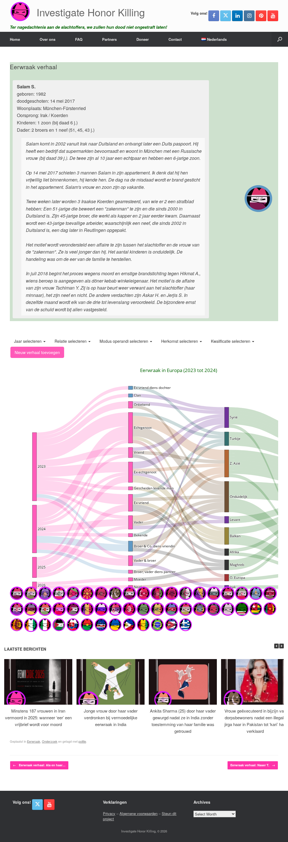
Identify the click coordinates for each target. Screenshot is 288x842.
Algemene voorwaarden (139, 813)
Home (15, 39)
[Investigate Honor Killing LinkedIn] (237, 15)
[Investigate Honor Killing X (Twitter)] (225, 15)
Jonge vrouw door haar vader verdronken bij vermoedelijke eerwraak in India (111, 717)
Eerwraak (33, 741)
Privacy (109, 813)
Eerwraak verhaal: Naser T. (252, 765)
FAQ (78, 39)
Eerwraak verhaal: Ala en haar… (39, 765)
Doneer (142, 39)
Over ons (47, 39)
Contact (175, 39)
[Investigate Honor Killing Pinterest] (261, 15)
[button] (279, 39)
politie (82, 741)
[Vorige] (276, 646)
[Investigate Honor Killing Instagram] (249, 15)
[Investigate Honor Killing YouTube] (272, 15)
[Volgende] (281, 646)
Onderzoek (49, 741)
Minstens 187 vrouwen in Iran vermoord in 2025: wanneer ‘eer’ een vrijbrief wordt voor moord (38, 717)
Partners (109, 39)
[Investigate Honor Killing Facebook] (213, 15)
